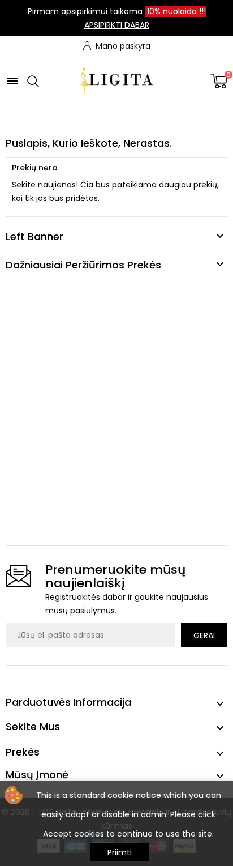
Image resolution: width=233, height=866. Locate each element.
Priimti (119, 852)
